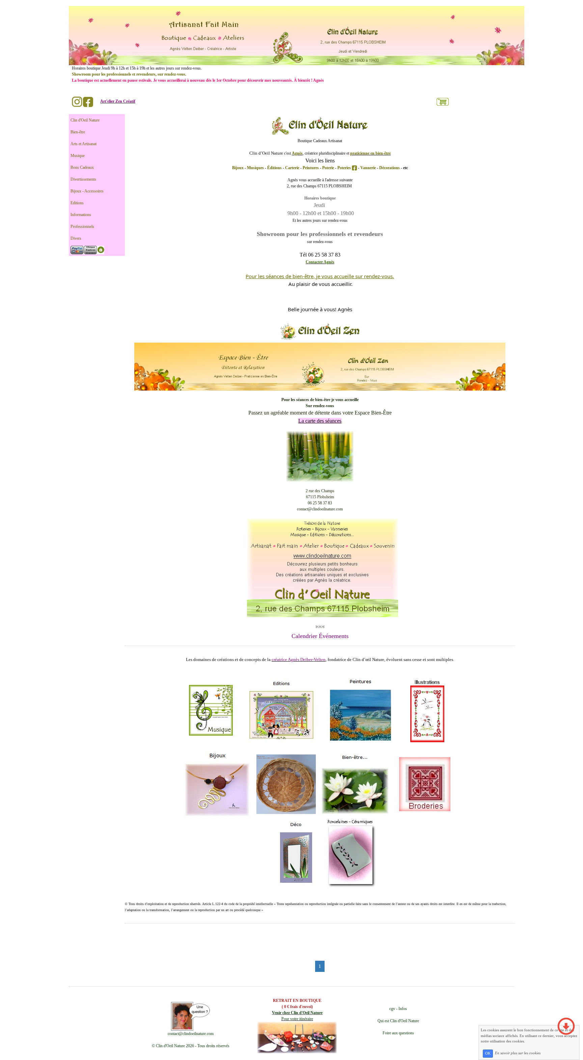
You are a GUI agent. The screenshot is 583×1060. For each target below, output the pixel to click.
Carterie (292, 167)
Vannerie (368, 167)
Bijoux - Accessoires (87, 191)
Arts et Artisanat (83, 143)
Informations (81, 214)
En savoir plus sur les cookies (517, 1053)
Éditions (275, 167)
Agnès (297, 153)
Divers (76, 238)
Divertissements (83, 179)
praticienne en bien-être (370, 153)
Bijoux (238, 167)
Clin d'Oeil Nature (85, 120)
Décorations (389, 167)
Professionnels (82, 226)
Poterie (328, 167)
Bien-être (78, 132)
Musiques (256, 167)
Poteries (344, 167)
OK (488, 1053)
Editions (77, 203)
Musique (78, 155)
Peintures (311, 167)
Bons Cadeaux (82, 167)
